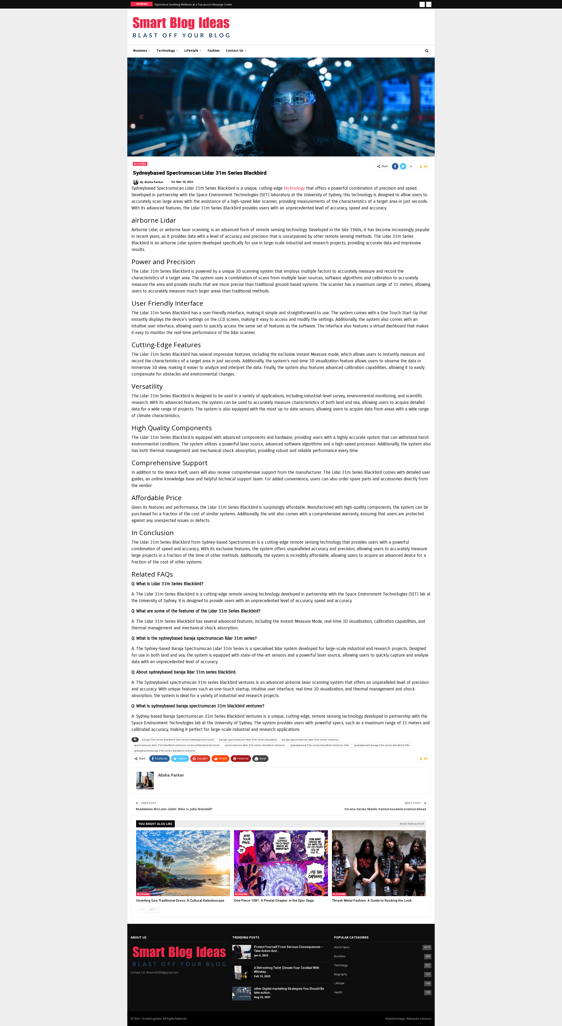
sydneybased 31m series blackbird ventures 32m (319, 745)
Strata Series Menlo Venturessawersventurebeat (385, 809)
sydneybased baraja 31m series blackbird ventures (164, 750)
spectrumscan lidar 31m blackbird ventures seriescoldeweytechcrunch (177, 745)
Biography (340, 974)
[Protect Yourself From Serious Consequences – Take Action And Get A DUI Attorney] (241, 952)
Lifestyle (191, 50)
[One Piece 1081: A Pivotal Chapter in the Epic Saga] (281, 863)
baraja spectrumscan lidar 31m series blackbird (248, 739)
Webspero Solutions (418, 1018)
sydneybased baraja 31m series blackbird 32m (381, 745)
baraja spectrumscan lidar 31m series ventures (310, 739)
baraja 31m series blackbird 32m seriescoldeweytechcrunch (178, 739)
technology (294, 188)
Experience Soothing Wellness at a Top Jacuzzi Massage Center (193, 4)
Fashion (214, 50)
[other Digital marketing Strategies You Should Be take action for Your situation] (241, 994)
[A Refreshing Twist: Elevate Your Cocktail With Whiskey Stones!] (241, 973)
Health (338, 992)
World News (341, 947)
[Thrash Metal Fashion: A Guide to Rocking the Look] (379, 863)
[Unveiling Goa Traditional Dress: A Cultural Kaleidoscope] (183, 863)
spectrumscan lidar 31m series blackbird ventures (255, 745)
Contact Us (234, 50)
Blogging (140, 163)
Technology (166, 50)
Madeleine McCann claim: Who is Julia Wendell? (174, 809)
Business (140, 50)
